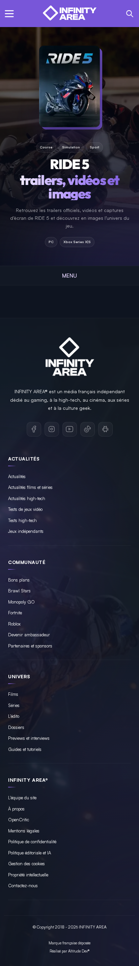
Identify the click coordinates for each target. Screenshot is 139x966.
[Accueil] (69, 13)
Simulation (71, 147)
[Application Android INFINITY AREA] (105, 429)
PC (51, 242)
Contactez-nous (23, 885)
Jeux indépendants (26, 531)
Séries (14, 705)
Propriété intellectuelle (28, 874)
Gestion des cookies (26, 863)
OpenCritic (18, 819)
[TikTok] (87, 429)
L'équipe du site (22, 797)
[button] (9, 13)
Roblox (14, 624)
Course (46, 147)
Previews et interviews (29, 738)
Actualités (17, 476)
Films (13, 694)
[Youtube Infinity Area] (69, 429)
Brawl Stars (19, 590)
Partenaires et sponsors (30, 646)
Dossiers (16, 727)
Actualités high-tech (26, 498)
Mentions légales (23, 830)
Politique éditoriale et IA (29, 852)
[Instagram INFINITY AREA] (52, 429)
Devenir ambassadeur (29, 634)
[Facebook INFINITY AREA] (34, 429)
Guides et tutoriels (24, 749)
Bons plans (19, 580)
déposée (84, 943)
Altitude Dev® (78, 951)
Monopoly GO (21, 602)
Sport (94, 147)
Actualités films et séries (30, 487)
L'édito (13, 716)
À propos (16, 808)
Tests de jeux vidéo (25, 509)
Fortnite (15, 612)
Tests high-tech (22, 520)
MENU (69, 275)
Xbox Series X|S (77, 242)
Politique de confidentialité (32, 841)
